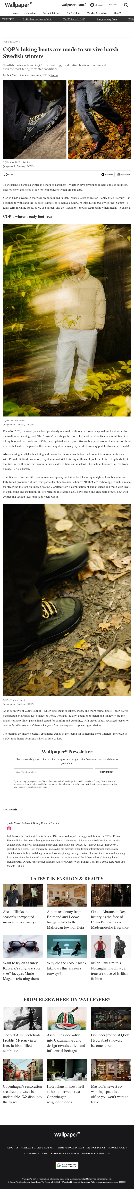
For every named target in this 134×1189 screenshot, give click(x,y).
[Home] (14, 13)
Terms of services (50, 781)
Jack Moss (12, 75)
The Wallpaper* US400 (74, 19)
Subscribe (113, 5)
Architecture (30, 13)
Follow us (109, 174)
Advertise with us (35, 1153)
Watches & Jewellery (97, 13)
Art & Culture (74, 13)
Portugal (62, 715)
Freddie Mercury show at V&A (37, 19)
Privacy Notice (100, 781)
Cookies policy (117, 1147)
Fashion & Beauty (11, 42)
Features (54, 75)
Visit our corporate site (101, 1178)
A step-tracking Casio (107, 19)
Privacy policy (96, 1147)
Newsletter (125, 174)
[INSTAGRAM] (10, 828)
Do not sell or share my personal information (80, 1153)
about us (12, 1147)
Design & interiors (51, 13)
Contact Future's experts (37, 1147)
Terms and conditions (70, 1147)
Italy (5, 482)
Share (10, 174)
